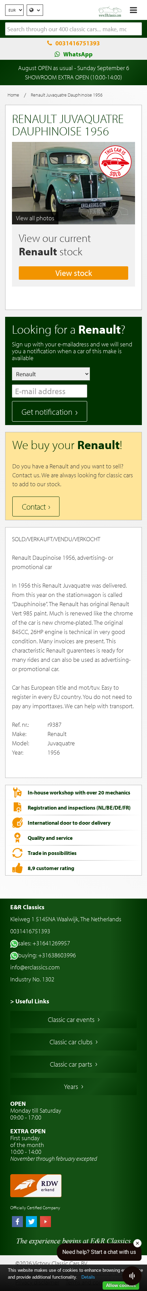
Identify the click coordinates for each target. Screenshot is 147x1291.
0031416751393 (77, 43)
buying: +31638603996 (47, 955)
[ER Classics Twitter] (31, 1222)
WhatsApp (78, 54)
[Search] (137, 29)
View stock (73, 273)
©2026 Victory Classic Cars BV (51, 1263)
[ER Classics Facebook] (17, 1222)
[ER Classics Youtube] (45, 1222)
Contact (33, 506)
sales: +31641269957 (44, 943)
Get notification (47, 412)
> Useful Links (29, 1001)
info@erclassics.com (35, 967)
